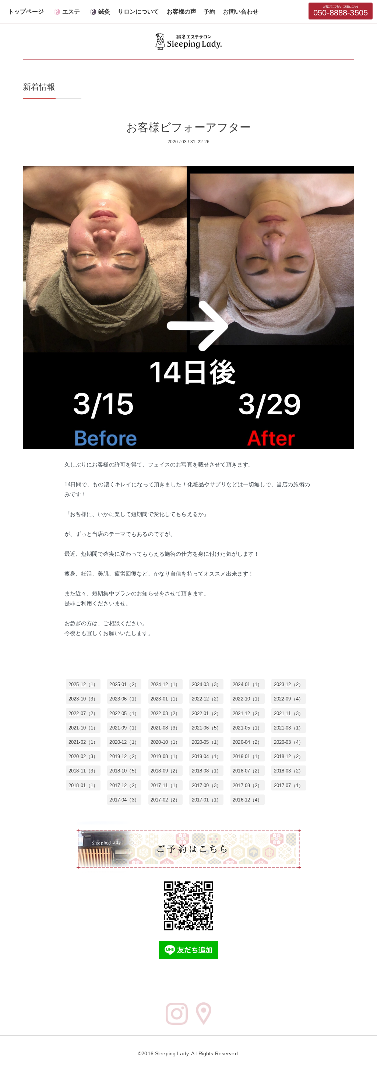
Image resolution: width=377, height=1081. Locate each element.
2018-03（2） (288, 771)
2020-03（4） (288, 742)
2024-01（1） (247, 684)
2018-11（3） (83, 771)
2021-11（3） (288, 713)
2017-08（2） (247, 785)
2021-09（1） (124, 727)
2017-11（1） (165, 785)
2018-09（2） (165, 771)
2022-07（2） (83, 713)
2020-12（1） (124, 742)
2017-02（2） (165, 799)
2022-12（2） (206, 699)
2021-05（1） (247, 727)
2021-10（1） (83, 727)
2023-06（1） (124, 699)
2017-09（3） (206, 785)
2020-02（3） (83, 756)
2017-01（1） (206, 799)
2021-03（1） (288, 727)
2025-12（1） (83, 684)
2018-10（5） (124, 771)
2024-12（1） (165, 684)
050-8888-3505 (340, 11)
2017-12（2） (124, 785)
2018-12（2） (288, 756)
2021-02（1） (83, 742)
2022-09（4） (288, 699)
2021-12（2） (247, 713)
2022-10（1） (247, 699)
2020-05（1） (206, 742)
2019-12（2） (124, 756)
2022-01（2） (206, 713)
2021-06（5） (206, 727)
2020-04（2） (247, 742)
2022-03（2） (165, 713)
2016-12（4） (247, 799)
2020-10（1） (165, 742)
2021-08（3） (165, 727)
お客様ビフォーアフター (188, 127)
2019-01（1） (247, 756)
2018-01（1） (83, 785)
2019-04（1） (206, 756)
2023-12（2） (288, 684)
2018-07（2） (247, 771)
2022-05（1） (124, 713)
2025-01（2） (124, 684)
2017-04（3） (124, 799)
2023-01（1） (165, 699)
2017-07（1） (288, 785)
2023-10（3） (83, 699)
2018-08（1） (206, 771)
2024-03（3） (206, 684)
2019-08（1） (165, 756)
